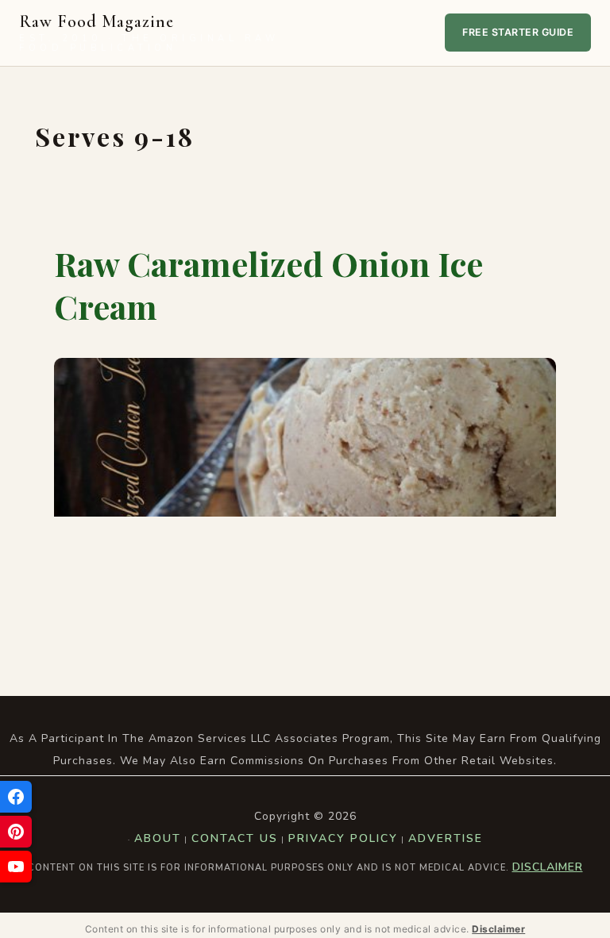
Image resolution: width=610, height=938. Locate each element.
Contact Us (234, 838)
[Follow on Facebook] (16, 797)
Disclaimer (547, 867)
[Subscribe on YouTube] (16, 866)
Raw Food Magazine (149, 33)
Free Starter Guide (517, 32)
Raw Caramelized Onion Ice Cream (268, 285)
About (157, 838)
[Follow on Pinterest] (16, 832)
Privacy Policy (343, 838)
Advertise (445, 838)
